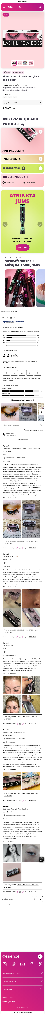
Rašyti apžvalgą (21, 85)
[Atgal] (5, 224)
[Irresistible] (9, 97)
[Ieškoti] (39, 6)
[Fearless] (4, 97)
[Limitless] (11, 97)
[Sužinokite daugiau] (40, 168)
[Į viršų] (40, 956)
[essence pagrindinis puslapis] (14, 7)
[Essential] (6, 97)
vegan (8, 72)
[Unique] (14, 97)
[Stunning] (16, 97)
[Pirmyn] (39, 224)
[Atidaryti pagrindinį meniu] (4, 7)
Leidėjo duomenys (9, 998)
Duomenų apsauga (9, 1002)
